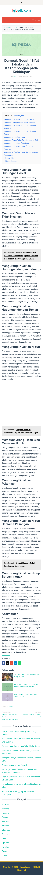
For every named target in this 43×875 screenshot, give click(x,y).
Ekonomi (5, 808)
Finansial (5, 812)
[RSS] (21, 2)
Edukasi (5, 804)
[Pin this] (11, 663)
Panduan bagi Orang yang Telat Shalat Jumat (25, 695)
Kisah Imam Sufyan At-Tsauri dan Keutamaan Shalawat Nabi (26, 685)
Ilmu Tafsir (6, 821)
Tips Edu (5, 842)
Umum (10, 706)
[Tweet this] (7, 663)
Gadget (5, 817)
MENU (37, 20)
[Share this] (3, 663)
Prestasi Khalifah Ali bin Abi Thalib (32, 714)
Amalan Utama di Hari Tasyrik (14, 764)
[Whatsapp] (19, 663)
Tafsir (4, 838)
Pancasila (6, 834)
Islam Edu (6, 829)
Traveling (5, 846)
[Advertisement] (21, 403)
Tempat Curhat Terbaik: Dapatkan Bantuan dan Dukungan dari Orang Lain (10, 715)
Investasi (6, 825)
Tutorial (5, 851)
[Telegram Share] (15, 663)
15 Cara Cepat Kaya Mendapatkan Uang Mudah (27, 675)
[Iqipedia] (21, 9)
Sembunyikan (19, 116)
